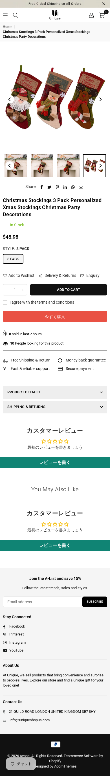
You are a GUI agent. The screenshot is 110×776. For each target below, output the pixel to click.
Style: (16, 248)
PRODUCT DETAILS (23, 392)
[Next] (100, 99)
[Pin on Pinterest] (57, 187)
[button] (101, 15)
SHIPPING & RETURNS (26, 407)
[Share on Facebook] (41, 187)
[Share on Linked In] (65, 187)
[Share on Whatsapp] (73, 187)
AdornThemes (65, 766)
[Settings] (91, 15)
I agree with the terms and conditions (41, 302)
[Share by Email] (81, 187)
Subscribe (95, 602)
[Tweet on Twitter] (49, 187)
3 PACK (13, 259)
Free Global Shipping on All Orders (55, 4)
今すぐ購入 (55, 316)
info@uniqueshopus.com (30, 720)
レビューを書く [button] (55, 462)
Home (7, 27)
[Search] (15, 14)
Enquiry (92, 275)
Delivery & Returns (60, 275)
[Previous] (10, 99)
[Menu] (5, 14)
